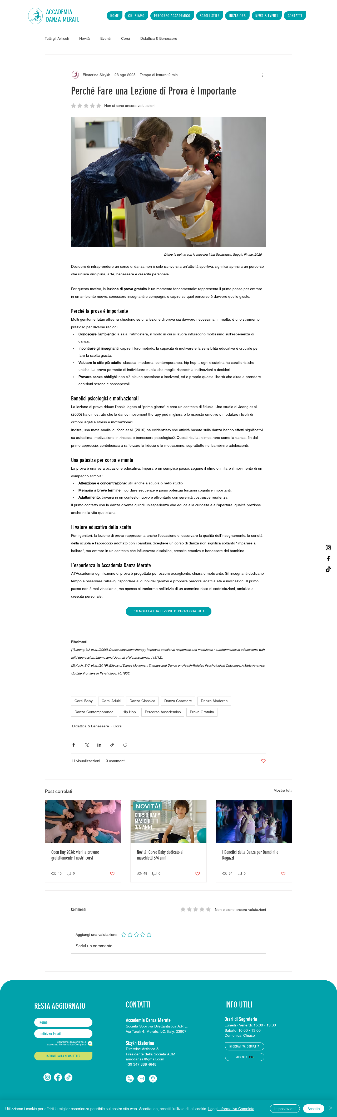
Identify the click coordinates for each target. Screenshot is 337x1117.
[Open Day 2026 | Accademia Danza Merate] (83, 821)
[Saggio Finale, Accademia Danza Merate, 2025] (254, 821)
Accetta (314, 1108)
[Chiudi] (331, 1108)
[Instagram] (328, 547)
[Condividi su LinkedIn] (99, 744)
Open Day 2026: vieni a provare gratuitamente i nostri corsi (75, 855)
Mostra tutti (283, 790)
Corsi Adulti (111, 701)
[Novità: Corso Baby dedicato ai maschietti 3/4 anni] (169, 821)
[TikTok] (328, 569)
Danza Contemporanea (94, 712)
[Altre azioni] (263, 75)
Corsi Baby (84, 701)
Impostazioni (284, 1108)
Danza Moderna (214, 701)
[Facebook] (328, 558)
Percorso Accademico (163, 712)
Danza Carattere (178, 701)
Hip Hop (129, 712)
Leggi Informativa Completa (231, 1108)
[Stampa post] (125, 744)
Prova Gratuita (202, 712)
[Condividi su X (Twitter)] (86, 744)
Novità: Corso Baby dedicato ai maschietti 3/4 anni (160, 855)
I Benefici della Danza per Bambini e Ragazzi (250, 855)
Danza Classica (142, 701)
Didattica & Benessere (90, 726)
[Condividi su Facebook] (73, 744)
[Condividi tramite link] (112, 744)
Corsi (117, 726)
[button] (136, 15)
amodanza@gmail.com (145, 1059)
